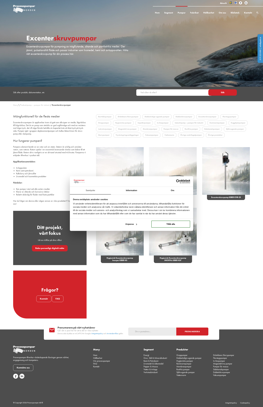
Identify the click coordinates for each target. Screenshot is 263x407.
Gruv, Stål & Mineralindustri (155, 358)
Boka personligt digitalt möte (49, 248)
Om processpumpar (101, 360)
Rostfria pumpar (183, 369)
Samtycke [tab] (90, 190)
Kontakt (248, 12)
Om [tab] (172, 190)
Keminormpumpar (183, 363)
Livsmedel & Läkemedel (153, 363)
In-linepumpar (219, 360)
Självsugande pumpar (185, 372)
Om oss (222, 12)
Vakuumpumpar (219, 375)
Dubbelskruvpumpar (221, 372)
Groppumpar (181, 355)
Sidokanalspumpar (221, 369)
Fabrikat (194, 12)
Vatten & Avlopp (150, 369)
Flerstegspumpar (220, 358)
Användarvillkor (112, 333)
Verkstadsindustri (151, 372)
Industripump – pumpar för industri (35, 105)
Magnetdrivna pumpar (222, 363)
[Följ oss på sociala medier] (15, 377)
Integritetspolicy (97, 333)
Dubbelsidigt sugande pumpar (188, 358)
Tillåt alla (170, 224)
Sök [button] (223, 92)
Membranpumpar (183, 366)
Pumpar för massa (220, 366)
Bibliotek (235, 12)
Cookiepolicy (245, 403)
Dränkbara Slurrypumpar (223, 355)
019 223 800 (260, 54)
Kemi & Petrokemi (151, 360)
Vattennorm (181, 375)
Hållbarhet (208, 12)
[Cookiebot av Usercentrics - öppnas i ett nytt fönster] (178, 181)
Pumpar (181, 12)
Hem (157, 12)
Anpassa (129, 224)
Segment (168, 12)
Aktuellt (223, 3)
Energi (146, 355)
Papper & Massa (151, 366)
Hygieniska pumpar (184, 360)
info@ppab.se (260, 42)
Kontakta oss (23, 367)
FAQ (57, 298)
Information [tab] (131, 190)
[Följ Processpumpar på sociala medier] (240, 3)
